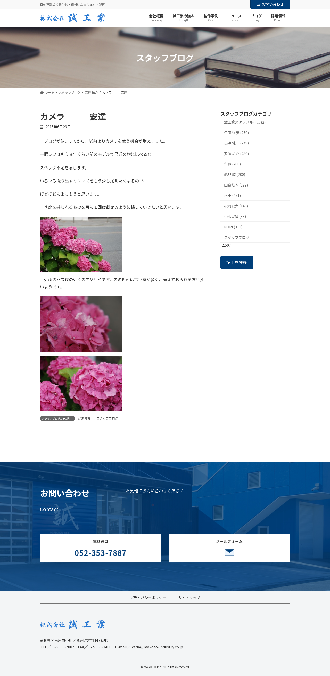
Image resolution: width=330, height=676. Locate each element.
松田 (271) (232, 195)
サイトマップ (189, 597)
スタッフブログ (107, 418)
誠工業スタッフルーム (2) (245, 122)
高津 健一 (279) (236, 143)
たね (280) (232, 164)
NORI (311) (233, 226)
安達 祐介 (84, 418)
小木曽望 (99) (235, 216)
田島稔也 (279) (236, 185)
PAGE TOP (318, 651)
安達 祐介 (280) (236, 153)
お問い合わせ (273, 4)
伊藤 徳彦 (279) (236, 132)
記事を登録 (236, 262)
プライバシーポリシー (148, 597)
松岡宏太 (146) (236, 205)
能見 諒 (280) (234, 174)
